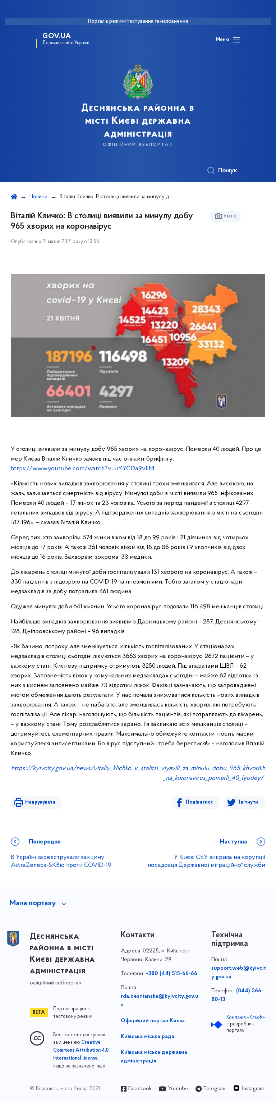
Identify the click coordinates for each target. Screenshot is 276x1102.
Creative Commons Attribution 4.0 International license (81, 1050)
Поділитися (199, 802)
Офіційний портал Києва (153, 1021)
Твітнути (248, 802)
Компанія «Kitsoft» (245, 1017)
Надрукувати (40, 802)
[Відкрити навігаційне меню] (236, 40)
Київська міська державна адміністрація (154, 1057)
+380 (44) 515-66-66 (171, 974)
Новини (38, 197)
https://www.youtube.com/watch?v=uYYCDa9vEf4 (83, 469)
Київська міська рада (147, 1036)
